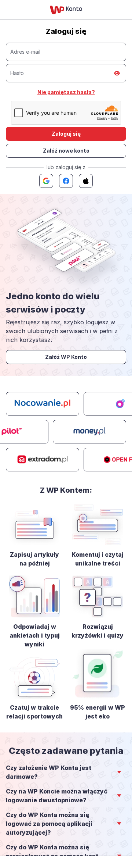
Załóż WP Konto (66, 357)
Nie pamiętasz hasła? (66, 92)
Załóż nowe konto (66, 150)
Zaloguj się (66, 134)
